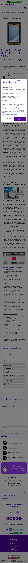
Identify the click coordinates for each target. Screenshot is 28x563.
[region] (14, 101)
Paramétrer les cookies (8, 119)
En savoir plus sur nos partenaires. (10, 114)
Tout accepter (20, 119)
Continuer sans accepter (21, 80)
